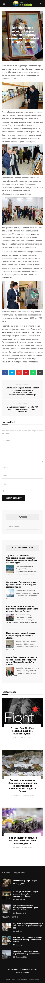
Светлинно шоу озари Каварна (25, 881)
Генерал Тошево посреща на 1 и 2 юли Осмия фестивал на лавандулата (22, 840)
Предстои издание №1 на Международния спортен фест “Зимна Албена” (25, 908)
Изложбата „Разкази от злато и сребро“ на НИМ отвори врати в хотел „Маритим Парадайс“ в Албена (21, 661)
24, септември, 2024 (20, 945)
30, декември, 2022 (20, 957)
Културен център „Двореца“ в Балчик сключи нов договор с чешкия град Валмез (27, 940)
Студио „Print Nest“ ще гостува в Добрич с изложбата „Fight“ (22, 731)
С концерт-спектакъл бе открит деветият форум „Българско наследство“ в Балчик (25, 894)
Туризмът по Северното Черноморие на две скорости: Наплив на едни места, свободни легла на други (21, 559)
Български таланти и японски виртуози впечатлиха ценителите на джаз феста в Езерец (22, 608)
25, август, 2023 (19, 899)
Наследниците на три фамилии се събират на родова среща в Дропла (22, 635)
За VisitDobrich (13, 970)
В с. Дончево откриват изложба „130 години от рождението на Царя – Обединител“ (22, 407)
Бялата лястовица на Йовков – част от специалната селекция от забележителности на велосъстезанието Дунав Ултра (22, 390)
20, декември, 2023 (27, 795)
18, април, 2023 (26, 738)
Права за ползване (23, 973)
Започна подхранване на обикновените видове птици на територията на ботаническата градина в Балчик (22, 786)
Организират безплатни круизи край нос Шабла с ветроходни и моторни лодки (21, 584)
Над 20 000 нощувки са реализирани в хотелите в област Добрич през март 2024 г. (28, 926)
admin (17, 738)
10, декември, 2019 (19, 913)
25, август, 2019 (19, 884)
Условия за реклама (29, 970)
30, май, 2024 (18, 931)
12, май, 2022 (27, 847)
